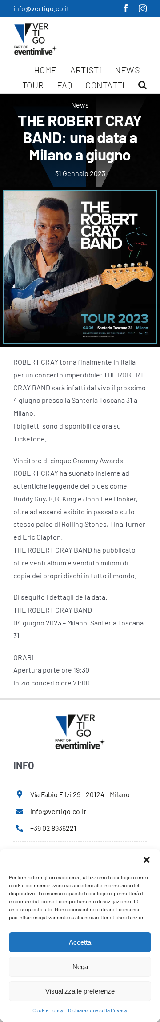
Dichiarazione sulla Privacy (98, 1010)
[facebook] (126, 8)
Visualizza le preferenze (80, 991)
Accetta (80, 942)
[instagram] (143, 8)
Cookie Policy (48, 1010)
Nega (80, 966)
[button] (146, 859)
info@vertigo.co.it (41, 8)
